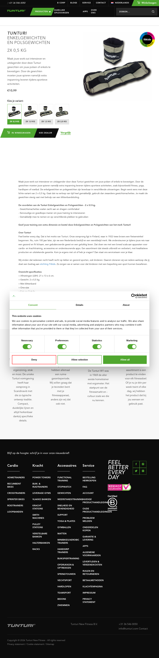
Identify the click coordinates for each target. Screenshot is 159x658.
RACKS (36, 549)
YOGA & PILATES (66, 521)
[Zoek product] (153, 12)
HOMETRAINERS (16, 478)
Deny (34, 359)
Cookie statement (35, 644)
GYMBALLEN (64, 527)
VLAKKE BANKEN (41, 499)
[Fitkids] (147, 39)
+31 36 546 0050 (16, 3)
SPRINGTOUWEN (66, 574)
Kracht (37, 465)
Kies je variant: (15, 101)
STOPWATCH (64, 487)
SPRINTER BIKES (16, 499)
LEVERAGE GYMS (41, 493)
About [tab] (126, 305)
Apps (85, 12)
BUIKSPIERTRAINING (68, 559)
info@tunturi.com (128, 629)
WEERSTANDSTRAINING (70, 499)
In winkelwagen (21, 133)
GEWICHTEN (64, 493)
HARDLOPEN (64, 587)
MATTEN (61, 534)
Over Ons (94, 11)
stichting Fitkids (47, 264)
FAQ (85, 487)
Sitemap (50, 644)
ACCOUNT (88, 493)
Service (86, 3)
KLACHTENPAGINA (93, 587)
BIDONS (61, 599)
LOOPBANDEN (15, 512)
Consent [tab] (33, 305)
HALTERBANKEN (41, 543)
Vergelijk (66, 133)
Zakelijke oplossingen (61, 11)
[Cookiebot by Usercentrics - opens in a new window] (133, 296)
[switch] (62, 346)
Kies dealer (45, 133)
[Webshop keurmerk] (130, 487)
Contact (101, 3)
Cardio (12, 465)
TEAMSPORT (64, 593)
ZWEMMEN (63, 605)
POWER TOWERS (41, 478)
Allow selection (79, 359)
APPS (85, 546)
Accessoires (63, 465)
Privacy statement (16, 644)
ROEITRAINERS (15, 506)
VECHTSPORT (64, 580)
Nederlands (122, 3)
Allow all (125, 359)
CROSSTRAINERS (16, 493)
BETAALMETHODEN (93, 580)
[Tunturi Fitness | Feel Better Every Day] (16, 11)
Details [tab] (79, 305)
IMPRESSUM (89, 593)
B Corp (61, 3)
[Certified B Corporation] (130, 503)
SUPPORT (62, 515)
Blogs (73, 3)
